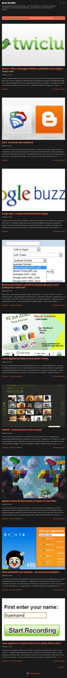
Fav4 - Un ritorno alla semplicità (17, 142)
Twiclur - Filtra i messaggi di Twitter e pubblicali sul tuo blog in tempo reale (32, 70)
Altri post (62, 667)
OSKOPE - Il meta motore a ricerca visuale (22, 429)
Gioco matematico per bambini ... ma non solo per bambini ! (31, 572)
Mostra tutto (59, 18)
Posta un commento (15, 305)
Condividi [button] (5, 89)
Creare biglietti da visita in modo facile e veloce (25, 358)
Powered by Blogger (34, 673)
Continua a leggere (59, 89)
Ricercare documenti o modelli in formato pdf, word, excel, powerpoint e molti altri (30, 286)
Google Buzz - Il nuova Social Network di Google (25, 213)
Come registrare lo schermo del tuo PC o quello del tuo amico (31, 643)
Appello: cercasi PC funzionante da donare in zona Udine (29, 501)
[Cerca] (60, 3)
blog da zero (9, 3)
